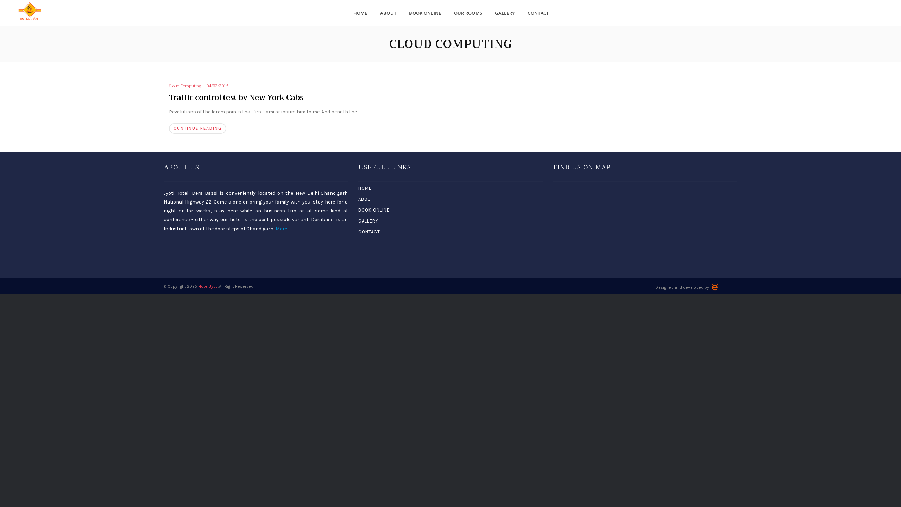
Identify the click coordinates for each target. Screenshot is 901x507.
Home (360, 13)
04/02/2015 (217, 85)
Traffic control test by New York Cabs (236, 97)
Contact (538, 13)
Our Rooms (468, 13)
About (388, 13)
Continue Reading (198, 128)
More (281, 229)
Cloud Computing (185, 86)
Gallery (505, 13)
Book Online (425, 13)
